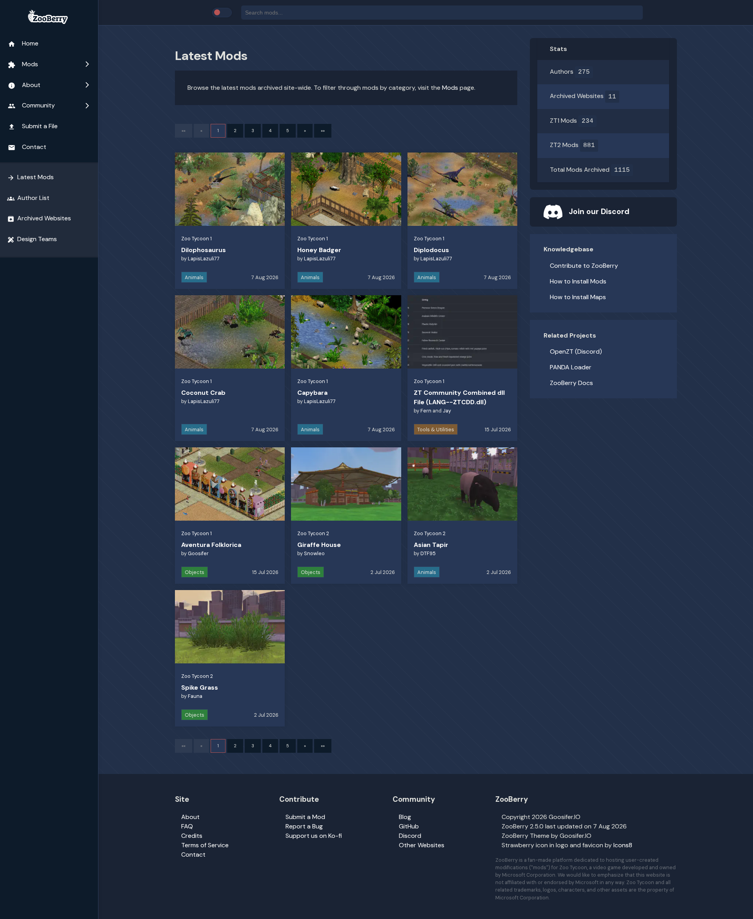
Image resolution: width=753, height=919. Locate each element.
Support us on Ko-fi (314, 836)
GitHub (409, 826)
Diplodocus (431, 250)
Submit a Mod (305, 817)
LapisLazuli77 (204, 258)
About (49, 85)
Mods (49, 64)
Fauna (195, 696)
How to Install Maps (578, 297)
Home (23, 43)
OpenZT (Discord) (576, 351)
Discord (410, 836)
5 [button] (287, 130)
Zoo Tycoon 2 (313, 533)
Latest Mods (30, 177)
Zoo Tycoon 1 (196, 238)
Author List (28, 198)
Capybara (312, 393)
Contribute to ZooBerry (584, 266)
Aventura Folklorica (211, 545)
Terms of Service (205, 845)
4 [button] (270, 130)
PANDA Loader (570, 367)
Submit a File (33, 126)
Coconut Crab (203, 393)
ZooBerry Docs (571, 383)
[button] (305, 131)
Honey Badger (319, 250)
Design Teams (32, 239)
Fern (425, 410)
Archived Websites (39, 218)
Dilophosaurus (203, 250)
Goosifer (198, 553)
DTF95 (428, 553)
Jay (447, 410)
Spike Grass (199, 687)
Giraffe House (319, 545)
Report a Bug (304, 826)
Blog (405, 817)
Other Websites (421, 845)
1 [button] (218, 130)
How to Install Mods (578, 281)
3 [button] (252, 130)
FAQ (187, 826)
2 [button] (235, 130)
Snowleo (314, 553)
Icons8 (622, 845)
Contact (27, 147)
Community (49, 105)
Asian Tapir (431, 545)
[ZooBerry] (49, 17)
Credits (191, 836)
